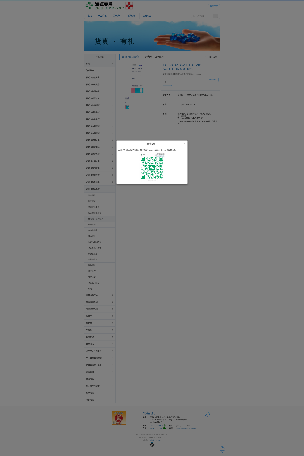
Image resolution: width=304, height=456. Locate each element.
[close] (184, 143)
